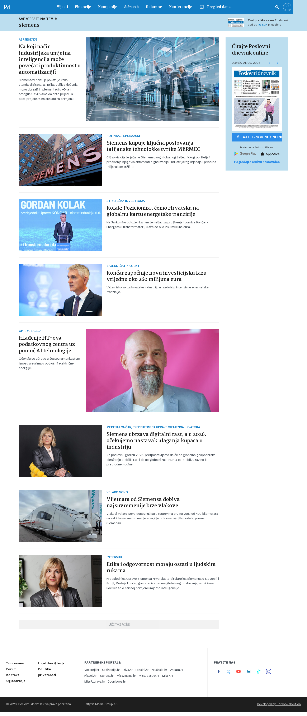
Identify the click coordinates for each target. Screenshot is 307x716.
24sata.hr (176, 670)
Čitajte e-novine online (259, 137)
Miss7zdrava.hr (94, 681)
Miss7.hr (167, 676)
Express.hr (107, 676)
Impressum (15, 663)
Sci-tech (131, 7)
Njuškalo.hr (159, 670)
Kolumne (154, 7)
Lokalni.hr (142, 670)
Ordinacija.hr (111, 670)
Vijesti (62, 7)
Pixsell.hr (90, 676)
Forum (11, 669)
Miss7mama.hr (126, 676)
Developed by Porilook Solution (279, 704)
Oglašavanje (15, 681)
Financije (83, 7)
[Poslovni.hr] (6, 7)
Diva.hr (128, 670)
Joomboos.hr (117, 681)
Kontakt (12, 675)
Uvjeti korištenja (51, 663)
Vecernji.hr (91, 670)
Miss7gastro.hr (149, 676)
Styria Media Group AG (102, 704)
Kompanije (107, 7)
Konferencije (180, 7)
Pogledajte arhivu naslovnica (257, 162)
